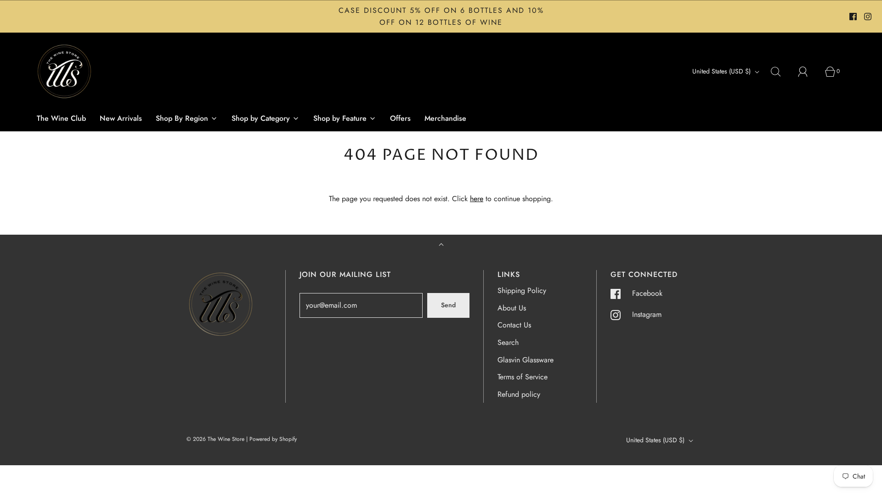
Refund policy (519, 394)
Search (508, 342)
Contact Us (514, 325)
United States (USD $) (722, 71)
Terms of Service (523, 377)
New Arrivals (121, 118)
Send (448, 305)
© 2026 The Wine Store (215, 439)
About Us (512, 308)
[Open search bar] (781, 72)
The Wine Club (61, 118)
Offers (400, 118)
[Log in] (808, 72)
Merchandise (445, 118)
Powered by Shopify (273, 439)
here (476, 198)
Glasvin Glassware (526, 360)
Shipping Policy (522, 290)
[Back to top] (441, 245)
